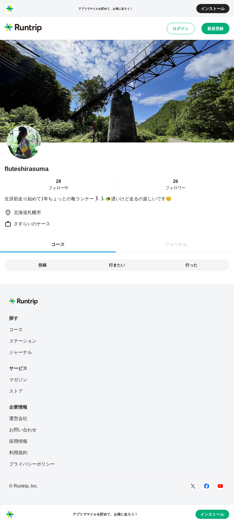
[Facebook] (206, 486)
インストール (213, 8)
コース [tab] (58, 244)
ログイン (181, 28)
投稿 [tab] (43, 265)
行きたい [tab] (117, 265)
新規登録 (215, 28)
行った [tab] (191, 265)
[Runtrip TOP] (23, 28)
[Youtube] (220, 486)
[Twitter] (192, 486)
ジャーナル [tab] (176, 244)
